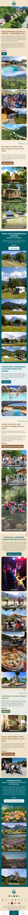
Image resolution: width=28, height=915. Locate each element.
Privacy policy (15, 907)
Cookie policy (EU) (21, 907)
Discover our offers (8, 754)
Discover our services (14, 554)
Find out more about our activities (12, 446)
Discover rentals (7, 163)
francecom (10, 907)
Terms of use (10, 909)
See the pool (6, 382)
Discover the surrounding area (14, 801)
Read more (6, 711)
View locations (14, 248)
